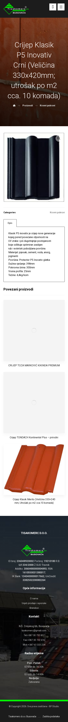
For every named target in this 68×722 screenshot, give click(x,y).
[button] (59, 138)
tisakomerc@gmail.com (34, 630)
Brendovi (34, 608)
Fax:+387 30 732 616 (34, 640)
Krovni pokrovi (57, 212)
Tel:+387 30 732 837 (34, 635)
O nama (34, 598)
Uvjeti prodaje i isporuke (34, 603)
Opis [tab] (10, 223)
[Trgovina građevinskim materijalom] (16, 9)
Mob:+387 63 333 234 (34, 644)
